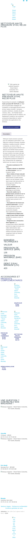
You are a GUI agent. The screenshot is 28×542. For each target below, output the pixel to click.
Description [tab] (6, 134)
